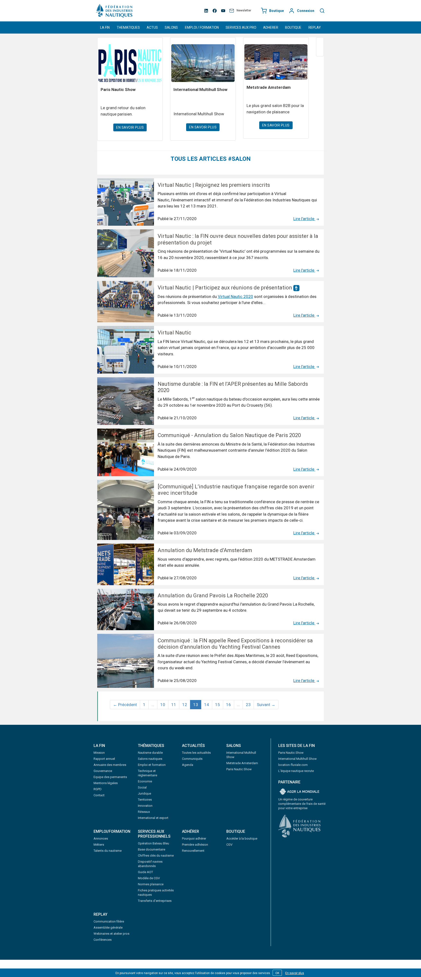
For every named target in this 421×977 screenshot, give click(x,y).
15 (217, 704)
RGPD (98, 789)
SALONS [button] (171, 27)
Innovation (145, 805)
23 (248, 704)
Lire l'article (304, 218)
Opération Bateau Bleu (153, 843)
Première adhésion (195, 844)
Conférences (103, 939)
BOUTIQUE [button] (293, 27)
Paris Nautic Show (239, 769)
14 (206, 704)
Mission (99, 752)
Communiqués (192, 759)
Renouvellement (193, 850)
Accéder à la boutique (241, 838)
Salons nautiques (150, 759)
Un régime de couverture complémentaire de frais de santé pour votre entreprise (301, 804)
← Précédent (125, 704)
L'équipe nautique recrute (296, 771)
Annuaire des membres (110, 765)
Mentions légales (106, 783)
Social (142, 787)
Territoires (145, 799)
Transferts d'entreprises (155, 901)
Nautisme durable (150, 752)
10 (162, 704)
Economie (145, 781)
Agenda (187, 765)
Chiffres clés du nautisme (156, 855)
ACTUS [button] (152, 27)
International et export (153, 818)
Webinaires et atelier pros (111, 933)
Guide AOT (145, 872)
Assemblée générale (108, 927)
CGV (229, 844)
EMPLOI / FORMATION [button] (202, 27)
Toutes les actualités (196, 752)
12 (184, 704)
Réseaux (144, 812)
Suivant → (266, 704)
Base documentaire (151, 849)
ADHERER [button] (270, 27)
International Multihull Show (297, 759)
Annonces (101, 838)
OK (277, 973)
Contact (99, 795)
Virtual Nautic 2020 (235, 296)
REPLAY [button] (314, 27)
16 (228, 704)
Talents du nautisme (108, 850)
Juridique (144, 793)
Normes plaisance (150, 884)
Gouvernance (103, 771)
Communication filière (109, 921)
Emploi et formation (152, 765)
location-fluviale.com (293, 765)
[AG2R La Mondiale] (299, 792)
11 (173, 704)
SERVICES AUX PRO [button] (241, 27)
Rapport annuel (104, 759)
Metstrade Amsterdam (242, 763)
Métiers (99, 844)
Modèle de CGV (149, 878)
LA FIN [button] (105, 27)
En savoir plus (294, 973)
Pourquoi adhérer (194, 838)
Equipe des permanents (110, 777)
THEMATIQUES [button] (128, 27)
